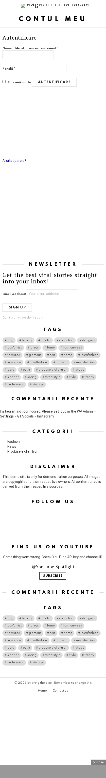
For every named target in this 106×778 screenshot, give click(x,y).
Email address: (14, 294)
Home (42, 690)
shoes (79, 369)
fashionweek (72, 347)
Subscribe (53, 575)
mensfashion (85, 362)
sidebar (13, 377)
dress (35, 347)
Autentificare (54, 82)
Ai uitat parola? (14, 161)
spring (31, 377)
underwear (15, 384)
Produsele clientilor (22, 451)
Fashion (13, 442)
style (72, 377)
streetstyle (52, 377)
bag (10, 340)
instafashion (89, 355)
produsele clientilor (52, 369)
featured (13, 355)
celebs (46, 340)
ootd (10, 369)
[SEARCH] (102, 6)
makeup (62, 362)
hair (52, 355)
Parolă (8, 69)
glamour (35, 355)
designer (88, 340)
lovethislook (38, 362)
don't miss (14, 347)
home (68, 355)
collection (66, 340)
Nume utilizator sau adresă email (30, 48)
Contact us (60, 690)
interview (14, 362)
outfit (26, 369)
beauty (27, 340)
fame (51, 347)
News (11, 446)
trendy (89, 377)
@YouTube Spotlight (53, 567)
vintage (38, 384)
